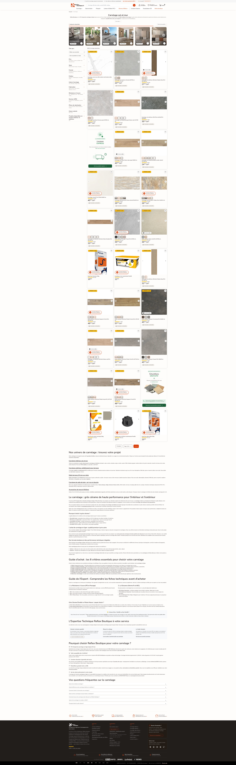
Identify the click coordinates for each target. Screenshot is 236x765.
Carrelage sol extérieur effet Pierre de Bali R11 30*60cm (152, 118)
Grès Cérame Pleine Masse (76, 606)
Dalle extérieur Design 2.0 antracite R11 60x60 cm (153, 319)
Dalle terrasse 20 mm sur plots (79, 475)
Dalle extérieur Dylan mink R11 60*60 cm (151, 239)
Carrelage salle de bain (135, 730)
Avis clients (112, 740)
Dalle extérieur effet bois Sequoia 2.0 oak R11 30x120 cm (125, 400)
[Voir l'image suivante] (112, 62)
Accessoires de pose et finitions (79, 490)
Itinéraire (111, 738)
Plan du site (164, 763)
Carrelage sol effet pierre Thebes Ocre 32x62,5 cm (153, 200)
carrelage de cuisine (86, 506)
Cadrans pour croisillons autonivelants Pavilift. (125, 436)
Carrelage (78, 8)
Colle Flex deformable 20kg (148, 436)
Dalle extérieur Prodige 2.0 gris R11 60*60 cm (125, 239)
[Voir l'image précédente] (89, 62)
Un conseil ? (145, 1)
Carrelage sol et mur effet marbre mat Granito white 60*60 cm (100, 77)
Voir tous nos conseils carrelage (143, 636)
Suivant (136, 446)
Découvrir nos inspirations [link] (155, 735)
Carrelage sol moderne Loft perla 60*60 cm (125, 80)
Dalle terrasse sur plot (135, 732)
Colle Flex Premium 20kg (93, 276)
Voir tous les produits (161, 24)
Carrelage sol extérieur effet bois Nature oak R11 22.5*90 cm (99, 360)
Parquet (98, 8)
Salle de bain (88, 8)
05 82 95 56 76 (112, 731)
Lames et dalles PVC (134, 735)
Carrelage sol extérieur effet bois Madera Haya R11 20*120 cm (153, 279)
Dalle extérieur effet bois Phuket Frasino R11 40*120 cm (127, 319)
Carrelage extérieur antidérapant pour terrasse (84, 468)
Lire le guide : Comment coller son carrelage (113, 636)
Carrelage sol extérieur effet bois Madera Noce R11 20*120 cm (153, 80)
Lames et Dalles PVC (109, 8)
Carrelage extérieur (134, 728)
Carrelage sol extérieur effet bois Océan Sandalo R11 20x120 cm (100, 239)
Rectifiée (106, 614)
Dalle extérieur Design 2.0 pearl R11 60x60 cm (152, 359)
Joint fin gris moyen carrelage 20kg (96, 436)
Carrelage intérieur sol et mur (78, 461)
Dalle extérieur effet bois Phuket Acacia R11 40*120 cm (100, 400)
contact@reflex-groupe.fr (120, 731)
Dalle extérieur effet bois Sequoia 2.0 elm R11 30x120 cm (98, 319)
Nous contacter (114, 729)
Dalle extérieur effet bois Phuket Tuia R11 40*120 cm (127, 359)
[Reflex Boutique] (77, 5)
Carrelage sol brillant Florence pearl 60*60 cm (98, 120)
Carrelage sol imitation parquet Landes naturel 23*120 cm (152, 160)
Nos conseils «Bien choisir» (98, 734)
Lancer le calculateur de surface (77, 636)
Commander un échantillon (95, 84)
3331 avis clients (76, 748)
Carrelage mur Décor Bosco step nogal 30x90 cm (126, 160)
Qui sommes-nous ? (114, 726)
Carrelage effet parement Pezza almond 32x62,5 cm (127, 200)
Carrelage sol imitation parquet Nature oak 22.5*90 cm (126, 120)
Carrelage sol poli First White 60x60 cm (97, 197)
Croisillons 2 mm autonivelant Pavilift (123, 276)
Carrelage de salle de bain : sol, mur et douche (83, 482)
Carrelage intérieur (134, 726)
